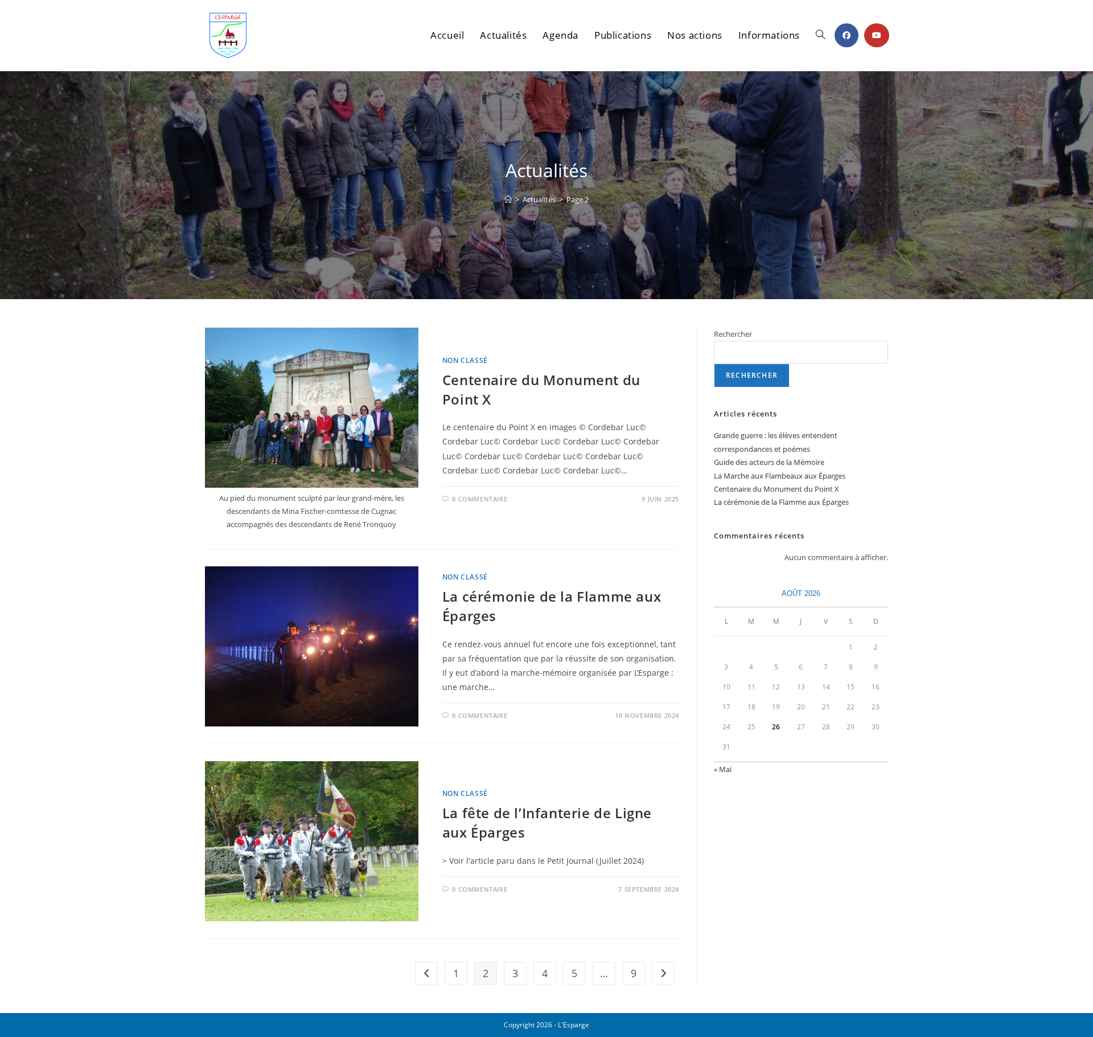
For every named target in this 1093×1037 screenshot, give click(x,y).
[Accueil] (508, 199)
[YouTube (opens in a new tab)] (876, 35)
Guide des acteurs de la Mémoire (769, 462)
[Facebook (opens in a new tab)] (846, 35)
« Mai (723, 769)
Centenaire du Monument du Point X (776, 489)
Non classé (465, 360)
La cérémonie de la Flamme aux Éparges (781, 502)
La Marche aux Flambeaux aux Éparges (779, 476)
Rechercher (733, 334)
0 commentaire (479, 499)
